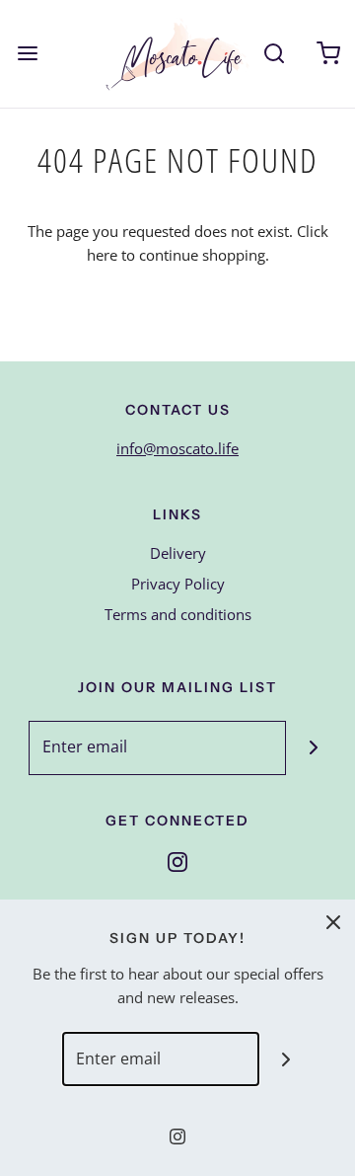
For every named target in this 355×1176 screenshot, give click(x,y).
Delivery (178, 553)
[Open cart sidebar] (328, 54)
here (102, 255)
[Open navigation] (27, 54)
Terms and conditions (178, 614)
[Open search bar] (274, 54)
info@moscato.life (177, 448)
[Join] (313, 748)
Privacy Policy (178, 583)
